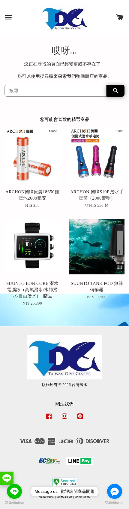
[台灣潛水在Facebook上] (49, 419)
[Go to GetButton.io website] (114, 503)
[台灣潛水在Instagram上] (64, 419)
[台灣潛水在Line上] (80, 419)
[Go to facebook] (114, 491)
